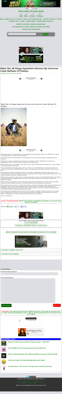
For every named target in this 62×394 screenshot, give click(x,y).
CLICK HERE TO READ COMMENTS (10, 254)
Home (21, 16)
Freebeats (40, 16)
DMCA (26, 381)
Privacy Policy (32, 381)
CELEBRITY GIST (14, 21)
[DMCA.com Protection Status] (31, 377)
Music (26, 16)
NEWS (1, 19)
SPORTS (59, 19)
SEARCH (45, 34)
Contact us (40, 381)
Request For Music (29, 382)
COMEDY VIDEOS (30, 21)
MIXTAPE (19, 19)
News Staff (9, 73)
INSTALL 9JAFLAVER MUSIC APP (32, 19)
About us (21, 381)
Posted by (3, 73)
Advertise (21, 382)
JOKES (22, 21)
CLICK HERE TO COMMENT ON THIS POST (12, 250)
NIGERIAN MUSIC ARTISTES (44, 21)
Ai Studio (32, 16)
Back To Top (57, 305)
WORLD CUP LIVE (10, 19)
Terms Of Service (39, 382)
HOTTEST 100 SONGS (50, 19)
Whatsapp (10, 206)
